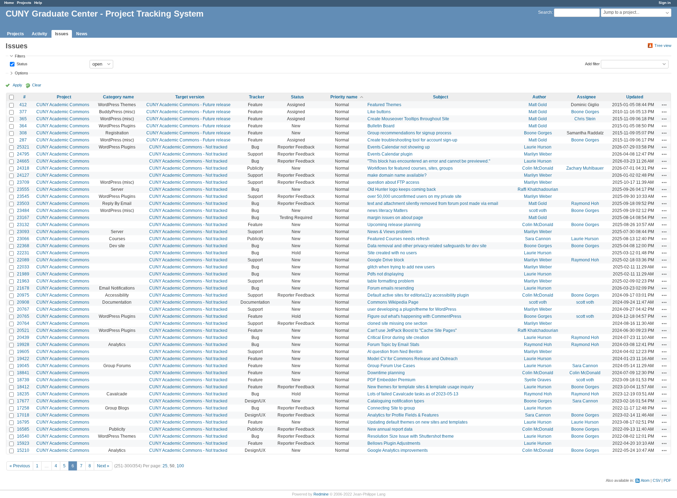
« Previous (20, 465)
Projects (24, 3)
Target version (189, 97)
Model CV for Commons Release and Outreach (412, 358)
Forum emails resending (390, 288)
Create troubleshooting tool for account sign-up (412, 140)
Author (539, 97)
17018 (23, 415)
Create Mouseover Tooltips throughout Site (408, 118)
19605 (23, 351)
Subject (440, 97)
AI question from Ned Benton (394, 351)
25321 (23, 147)
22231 (23, 252)
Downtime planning (386, 372)
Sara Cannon (538, 238)
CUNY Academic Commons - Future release (188, 104)
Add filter (592, 63)
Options (21, 73)
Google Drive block (385, 259)
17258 (23, 408)
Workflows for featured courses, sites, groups (410, 168)
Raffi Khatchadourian (538, 189)
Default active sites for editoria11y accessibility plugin (418, 295)
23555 (23, 189)
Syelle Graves (537, 379)
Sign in (665, 3)
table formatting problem (390, 281)
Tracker (256, 97)
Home (9, 3)
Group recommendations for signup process (409, 132)
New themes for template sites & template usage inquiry (420, 386)
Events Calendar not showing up (398, 147)
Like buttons (379, 111)
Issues (61, 33)
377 (23, 111)
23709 (23, 182)
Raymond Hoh (585, 203)
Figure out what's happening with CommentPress (414, 316)
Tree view (662, 45)
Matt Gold (538, 104)
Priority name (344, 97)
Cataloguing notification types (395, 401)
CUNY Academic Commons (62, 104)
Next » (103, 465)
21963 (23, 281)
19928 (23, 344)
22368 (23, 245)
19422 (23, 358)
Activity (39, 33)
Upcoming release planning (394, 224)
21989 (23, 274)
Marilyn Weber (538, 154)
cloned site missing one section (397, 323)
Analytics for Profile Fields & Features (403, 415)
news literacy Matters (387, 210)
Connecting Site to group (391, 408)
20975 (23, 295)
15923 (23, 443)
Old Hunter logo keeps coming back (401, 189)
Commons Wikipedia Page (393, 302)
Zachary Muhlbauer (585, 168)
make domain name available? (397, 175)
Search (545, 12)
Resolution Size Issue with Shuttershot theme (410, 436)
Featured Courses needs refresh (398, 238)
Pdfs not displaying (385, 274)
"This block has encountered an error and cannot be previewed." (428, 161)
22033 (23, 267)
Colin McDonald (537, 168)
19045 (23, 365)
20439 (23, 337)
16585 (23, 429)
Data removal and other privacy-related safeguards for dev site (427, 245)
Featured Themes (384, 104)
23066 (23, 238)
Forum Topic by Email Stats (393, 344)
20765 (23, 316)
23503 (23, 203)
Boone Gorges (585, 111)
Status (22, 63)
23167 (23, 217)
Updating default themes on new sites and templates (417, 422)
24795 (23, 154)
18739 (23, 379)
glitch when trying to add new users (401, 267)
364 (23, 125)
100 (180, 465)
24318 (23, 168)
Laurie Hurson (537, 147)
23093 (23, 231)
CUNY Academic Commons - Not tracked (188, 147)
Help (38, 3)
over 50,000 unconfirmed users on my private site (414, 196)
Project (64, 97)
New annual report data (390, 429)
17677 (23, 401)
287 (23, 140)
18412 (23, 386)
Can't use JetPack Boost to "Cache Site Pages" (412, 330)
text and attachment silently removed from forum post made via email (432, 203)
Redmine (321, 494)
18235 (23, 393)
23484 (23, 210)
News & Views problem (389, 231)
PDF (667, 480)
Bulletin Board (381, 125)
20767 (23, 309)
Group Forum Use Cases (391, 365)
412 (23, 104)
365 (23, 118)
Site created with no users (392, 252)
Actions (664, 105)
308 (23, 132)
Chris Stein (585, 118)
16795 (23, 422)
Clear (36, 85)
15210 (23, 450)
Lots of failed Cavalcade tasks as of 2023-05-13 (412, 393)
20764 (23, 323)
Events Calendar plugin (390, 154)
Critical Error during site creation (398, 337)
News (81, 33)
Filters (20, 56)
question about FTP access (393, 182)
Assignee (586, 97)
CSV (656, 480)
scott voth (538, 210)
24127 (23, 175)
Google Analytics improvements (397, 450)
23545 (23, 196)
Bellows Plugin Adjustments (393, 443)
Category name (118, 97)
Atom (645, 480)
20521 (23, 330)
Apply (17, 85)
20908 (23, 302)
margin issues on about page (395, 217)
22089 (23, 259)
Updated (634, 97)
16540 (23, 436)
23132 (23, 224)
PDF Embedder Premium (391, 379)
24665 (23, 161)
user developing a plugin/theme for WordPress (411, 309)
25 (165, 465)
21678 (23, 288)
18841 (23, 372)
